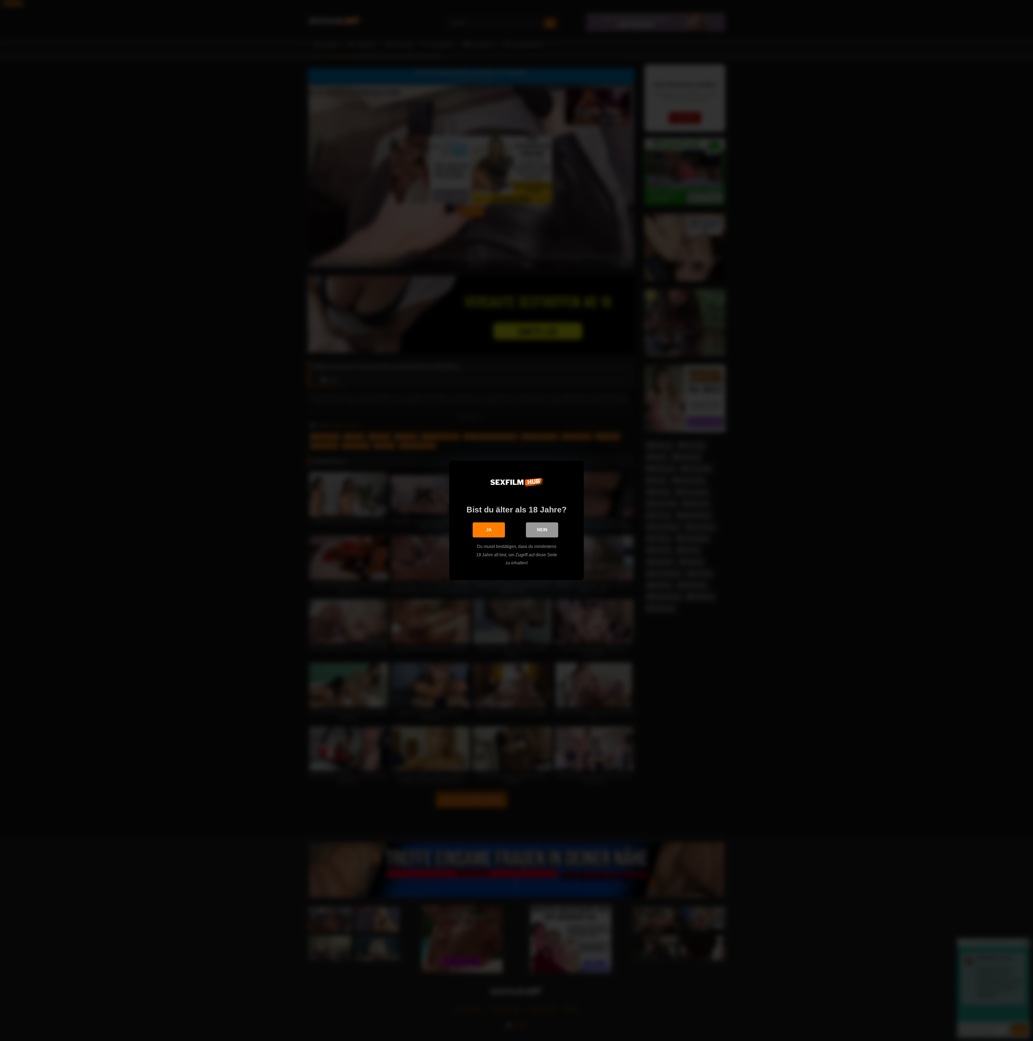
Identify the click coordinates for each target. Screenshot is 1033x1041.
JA (489, 529)
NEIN (542, 529)
